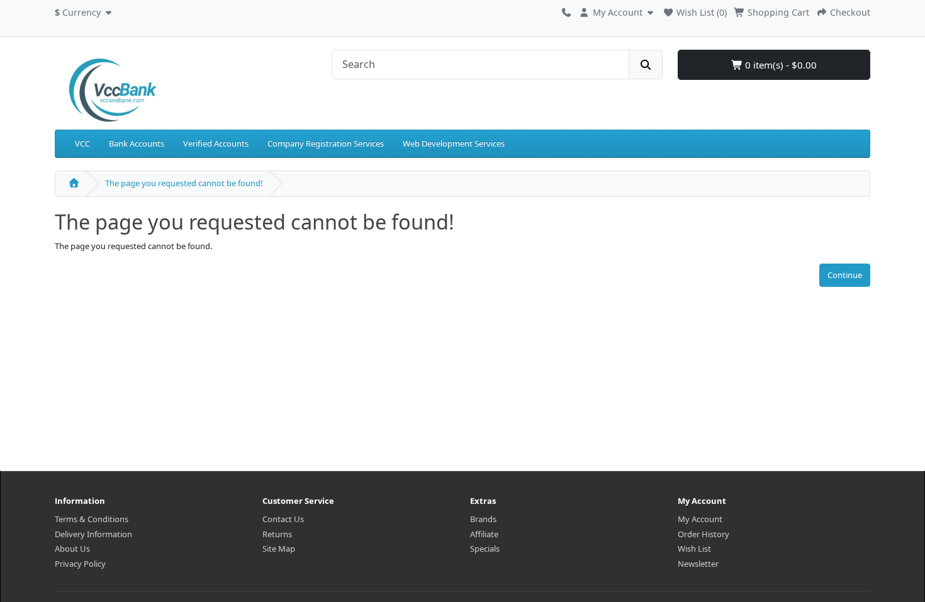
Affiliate (484, 534)
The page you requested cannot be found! (184, 183)
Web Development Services (454, 143)
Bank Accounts (136, 143)
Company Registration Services (325, 143)
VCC (82, 143)
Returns (277, 534)
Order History (703, 534)
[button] (85, 10)
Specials (485, 548)
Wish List (694, 548)
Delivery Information (93, 534)
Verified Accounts (216, 143)
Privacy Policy (80, 563)
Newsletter (698, 563)
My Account (700, 519)
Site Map (278, 548)
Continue (844, 275)
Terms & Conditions (91, 519)
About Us (72, 548)
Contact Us (283, 519)
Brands (483, 519)
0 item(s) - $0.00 (780, 65)
